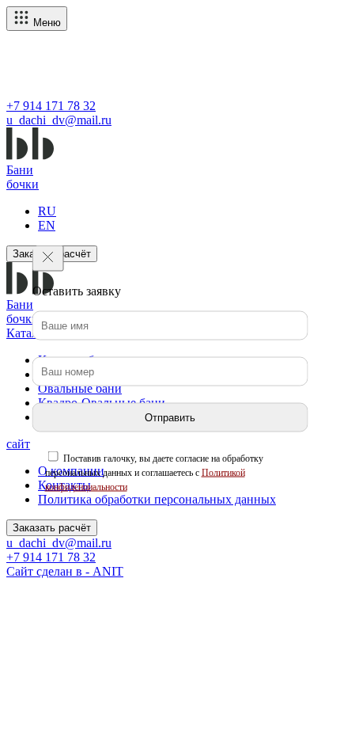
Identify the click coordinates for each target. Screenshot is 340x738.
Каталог (28, 333)
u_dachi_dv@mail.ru (58, 120)
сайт (18, 444)
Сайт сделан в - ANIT (64, 571)
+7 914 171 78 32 (51, 105)
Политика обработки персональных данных (157, 499)
